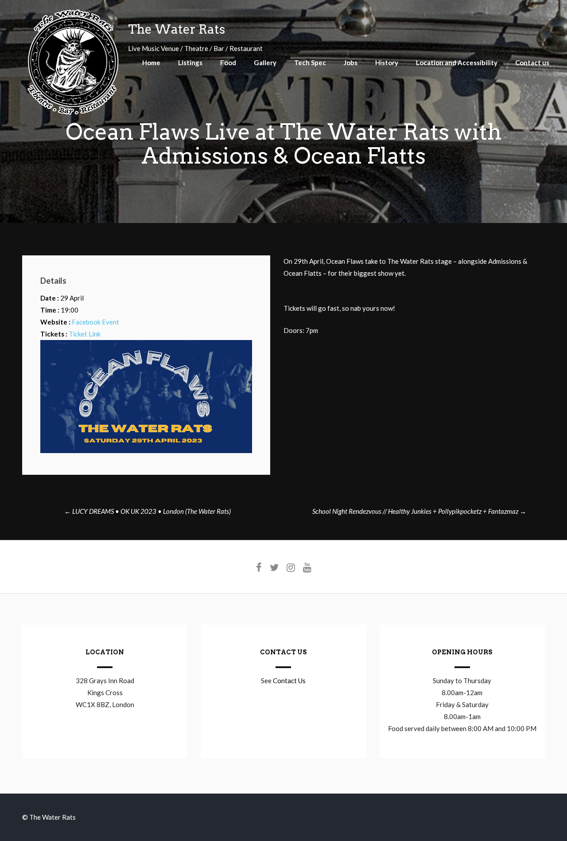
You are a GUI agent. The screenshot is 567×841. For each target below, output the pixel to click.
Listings (190, 62)
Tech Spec (310, 62)
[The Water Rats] (73, 113)
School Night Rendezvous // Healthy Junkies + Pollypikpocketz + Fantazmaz (419, 511)
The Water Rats (176, 29)
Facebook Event (95, 322)
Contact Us (289, 681)
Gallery (265, 62)
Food (228, 62)
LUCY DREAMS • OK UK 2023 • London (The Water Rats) (147, 511)
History (386, 62)
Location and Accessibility (456, 62)
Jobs (350, 62)
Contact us (532, 62)
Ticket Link (85, 334)
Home (151, 62)
